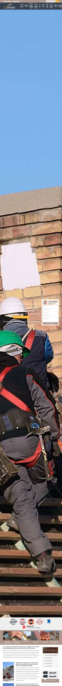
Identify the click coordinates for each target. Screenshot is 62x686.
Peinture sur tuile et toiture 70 (47, 6)
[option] (31, 343)
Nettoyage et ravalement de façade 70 (51, 6)
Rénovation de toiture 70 (26, 6)
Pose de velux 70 (40, 6)
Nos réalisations (21, 317)
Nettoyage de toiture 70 (43, 6)
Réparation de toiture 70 (56, 6)
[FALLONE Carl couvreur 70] (9, 6)
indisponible (7, 1)
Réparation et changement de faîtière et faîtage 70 (31, 6)
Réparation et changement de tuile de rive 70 (36, 6)
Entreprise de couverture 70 (22, 6)
